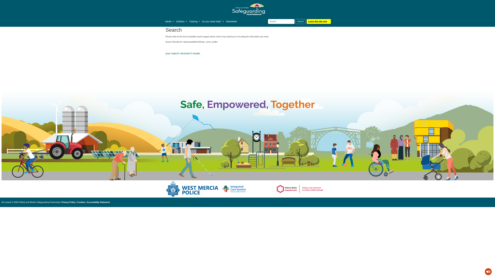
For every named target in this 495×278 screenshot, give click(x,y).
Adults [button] (168, 21)
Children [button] (180, 21)
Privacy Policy (69, 202)
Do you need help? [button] (212, 21)
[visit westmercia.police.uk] (192, 189)
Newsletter (231, 21)
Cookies (81, 202)
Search (300, 21)
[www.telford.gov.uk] (300, 189)
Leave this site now (317, 21)
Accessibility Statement (98, 202)
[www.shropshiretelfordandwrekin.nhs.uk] (234, 189)
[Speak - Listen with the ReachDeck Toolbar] (488, 271)
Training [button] (193, 21)
